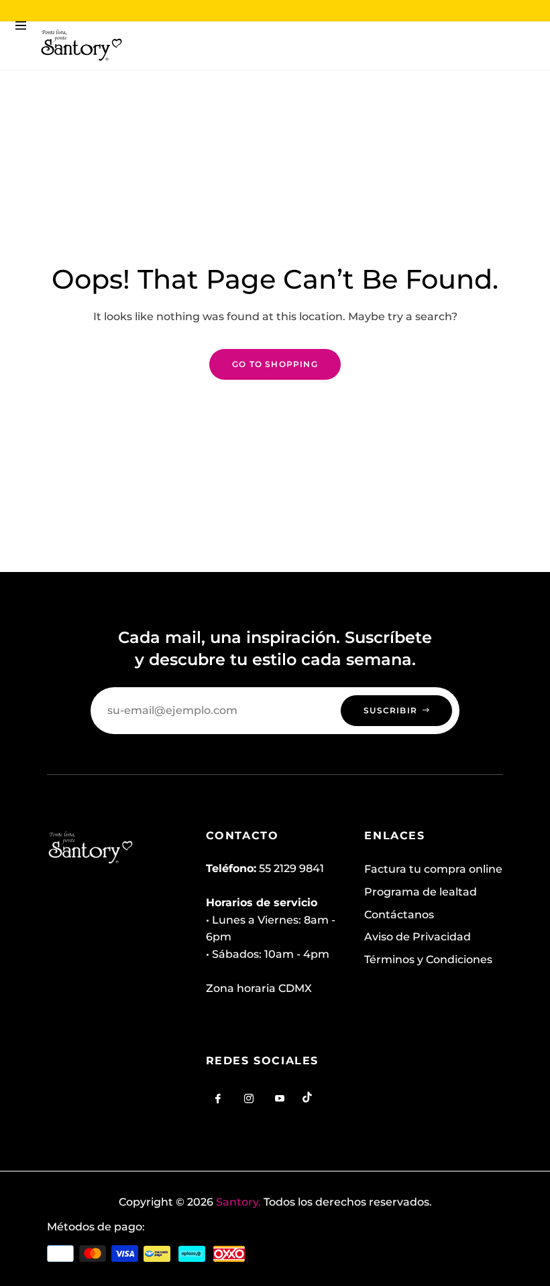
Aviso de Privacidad (417, 936)
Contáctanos (399, 914)
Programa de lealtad (420, 891)
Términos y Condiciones (428, 959)
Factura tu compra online (433, 869)
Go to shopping (275, 364)
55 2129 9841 (291, 868)
